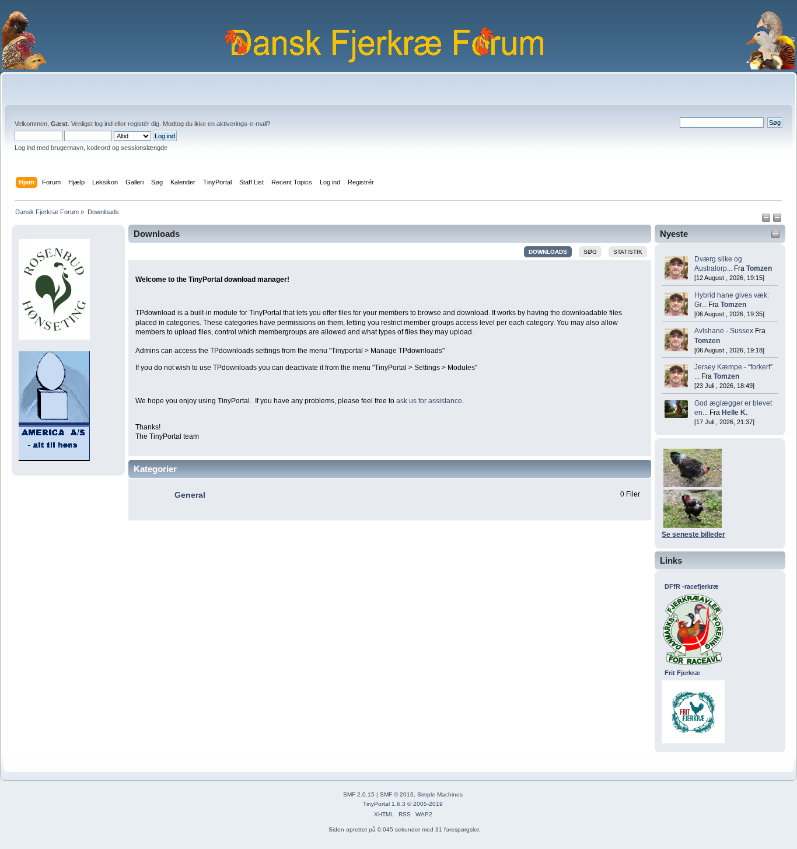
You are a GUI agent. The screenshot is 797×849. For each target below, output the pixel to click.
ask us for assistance (429, 401)
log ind (104, 123)
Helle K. (734, 412)
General (189, 495)
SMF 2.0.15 (359, 794)
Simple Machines (440, 794)
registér (138, 123)
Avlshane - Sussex (723, 331)
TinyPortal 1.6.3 (384, 804)
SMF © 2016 (397, 794)
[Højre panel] (777, 220)
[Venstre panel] (766, 220)
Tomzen (759, 268)
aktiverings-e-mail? (243, 123)
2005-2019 (428, 804)
